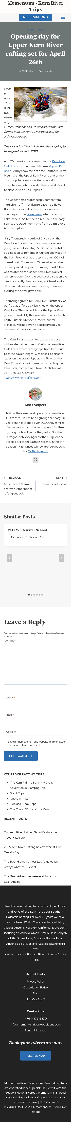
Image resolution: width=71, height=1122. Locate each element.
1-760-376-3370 (35, 1018)
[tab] (29, 595)
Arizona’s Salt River (18, 943)
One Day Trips (19, 798)
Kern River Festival (55, 481)
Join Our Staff (35, 999)
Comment (12, 640)
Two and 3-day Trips (23, 804)
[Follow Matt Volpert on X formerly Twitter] (35, 460)
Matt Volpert (28, 70)
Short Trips (17, 793)
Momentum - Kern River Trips (35, 6)
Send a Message (35, 1030)
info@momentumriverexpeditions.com (36, 1024)
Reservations (35, 17)
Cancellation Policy (35, 987)
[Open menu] (63, 17)
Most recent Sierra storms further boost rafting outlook (18, 485)
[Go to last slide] (9, 558)
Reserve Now (36, 1056)
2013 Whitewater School (27, 530)
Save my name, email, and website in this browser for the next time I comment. (37, 743)
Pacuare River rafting (40, 954)
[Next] (61, 558)
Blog (35, 993)
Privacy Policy (35, 981)
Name (10, 698)
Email (9, 715)
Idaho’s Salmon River (33, 933)
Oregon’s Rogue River (48, 938)
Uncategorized (35, 29)
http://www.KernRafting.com (22, 377)
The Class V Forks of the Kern (29, 809)
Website (11, 732)
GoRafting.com (38, 451)
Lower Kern (34, 214)
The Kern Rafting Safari (25, 782)
